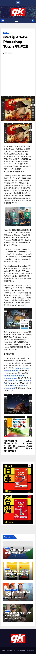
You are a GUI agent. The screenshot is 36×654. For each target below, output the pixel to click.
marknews (20, 598)
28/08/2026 (9, 577)
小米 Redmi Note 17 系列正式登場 (17, 593)
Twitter (18, 380)
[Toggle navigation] (16, 20)
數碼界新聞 (7, 547)
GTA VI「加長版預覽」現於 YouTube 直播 (18, 614)
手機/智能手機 (8, 589)
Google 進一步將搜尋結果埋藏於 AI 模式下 (17, 551)
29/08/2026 (9, 556)
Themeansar (28, 650)
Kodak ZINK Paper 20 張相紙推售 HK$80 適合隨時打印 (17, 573)
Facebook (10, 380)
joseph (18, 556)
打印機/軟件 (6, 32)
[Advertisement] (18, 77)
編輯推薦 (14, 589)
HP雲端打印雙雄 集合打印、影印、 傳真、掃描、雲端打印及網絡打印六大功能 (11, 446)
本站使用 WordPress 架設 (9, 650)
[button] (29, 20)
